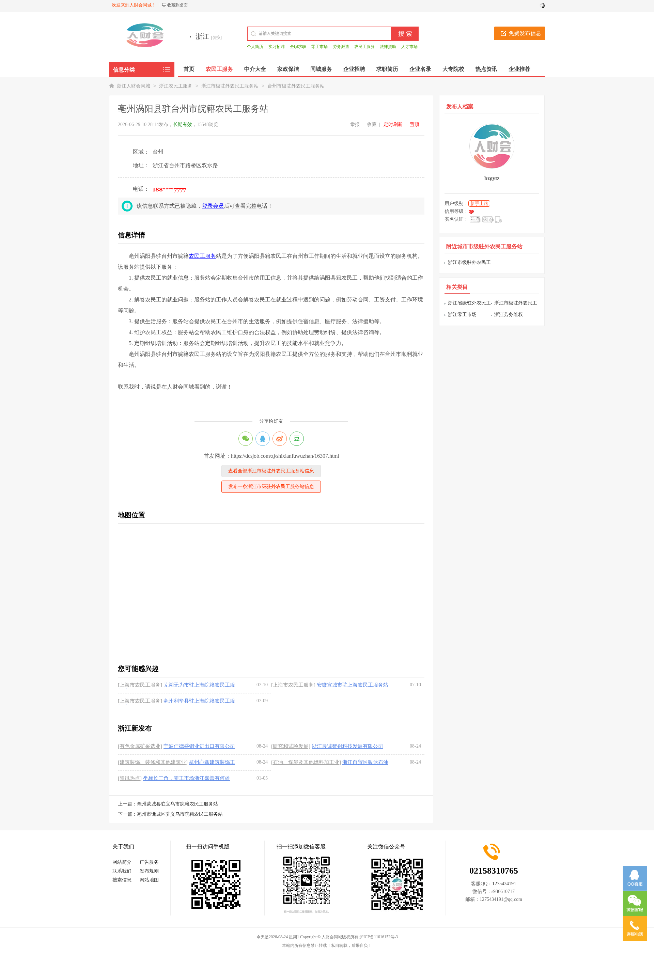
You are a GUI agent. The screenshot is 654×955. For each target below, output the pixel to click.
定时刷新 (393, 124)
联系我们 (121, 871)
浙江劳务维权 (508, 314)
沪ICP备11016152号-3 (378, 937)
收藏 (371, 124)
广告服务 (149, 862)
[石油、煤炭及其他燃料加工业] (306, 762)
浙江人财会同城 (133, 86)
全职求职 (298, 46)
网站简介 (121, 862)
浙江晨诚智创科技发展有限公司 (347, 746)
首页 (189, 69)
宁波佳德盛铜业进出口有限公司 (199, 746)
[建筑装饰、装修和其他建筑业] (153, 762)
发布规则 (149, 871)
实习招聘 (276, 46)
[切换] (216, 37)
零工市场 (319, 46)
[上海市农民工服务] (140, 685)
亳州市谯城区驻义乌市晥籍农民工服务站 (180, 814)
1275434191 (504, 883)
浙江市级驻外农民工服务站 (230, 86)
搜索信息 (121, 879)
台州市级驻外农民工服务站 (296, 86)
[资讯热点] (130, 778)
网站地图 (149, 879)
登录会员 (213, 206)
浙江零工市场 (462, 314)
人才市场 (409, 46)
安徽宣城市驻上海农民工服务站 (352, 685)
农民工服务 (364, 46)
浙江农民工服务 (175, 86)
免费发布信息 (525, 33)
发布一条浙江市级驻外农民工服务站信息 (271, 486)
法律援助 (388, 46)
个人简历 (255, 46)
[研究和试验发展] (290, 746)
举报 (355, 124)
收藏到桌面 (177, 5)
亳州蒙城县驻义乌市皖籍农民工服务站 (177, 804)
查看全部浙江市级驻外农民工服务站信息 (271, 470)
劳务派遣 (341, 46)
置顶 (414, 124)
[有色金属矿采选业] (140, 746)
